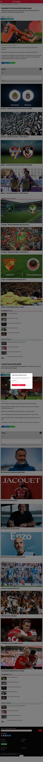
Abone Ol (18, 385)
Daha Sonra (29, 385)
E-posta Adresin (14, 380)
